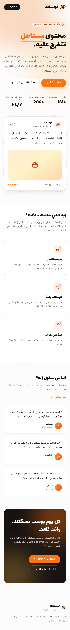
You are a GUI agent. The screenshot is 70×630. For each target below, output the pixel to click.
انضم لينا (12, 7)
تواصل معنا (16, 617)
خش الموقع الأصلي (44, 569)
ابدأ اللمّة (55, 83)
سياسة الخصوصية (35, 617)
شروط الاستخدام (57, 617)
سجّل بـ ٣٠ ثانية (46, 559)
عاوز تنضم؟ (60, 397)
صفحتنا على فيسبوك (22, 83)
